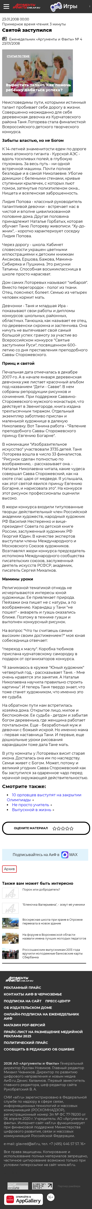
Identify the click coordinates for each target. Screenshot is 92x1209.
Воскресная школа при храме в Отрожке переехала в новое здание (52, 921)
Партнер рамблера (69, 1186)
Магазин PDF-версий (24, 1025)
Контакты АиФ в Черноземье (33, 994)
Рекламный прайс (22, 988)
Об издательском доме (28, 1008)
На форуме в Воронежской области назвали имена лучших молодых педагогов (54, 936)
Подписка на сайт (23, 1001)
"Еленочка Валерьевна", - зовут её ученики (53, 904)
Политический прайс (26, 1043)
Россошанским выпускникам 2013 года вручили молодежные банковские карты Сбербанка (52, 953)
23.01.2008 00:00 (15, 19)
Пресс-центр (57, 1001)
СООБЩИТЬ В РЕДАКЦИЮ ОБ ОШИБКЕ (39, 1049)
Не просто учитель (30, 805)
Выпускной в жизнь (31, 810)
